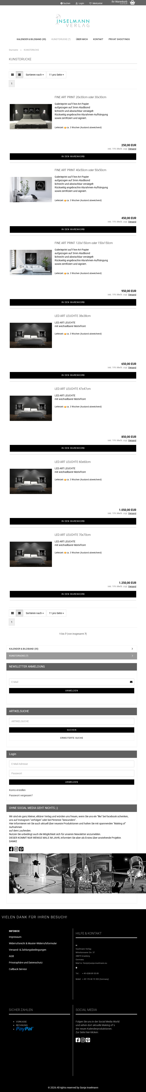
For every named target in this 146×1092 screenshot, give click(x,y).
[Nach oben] (136, 1087)
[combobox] (35, 74)
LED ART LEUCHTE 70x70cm (73, 534)
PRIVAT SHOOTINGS (119, 39)
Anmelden (71, 690)
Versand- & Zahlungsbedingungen (27, 949)
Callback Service (18, 969)
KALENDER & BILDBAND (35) (31, 39)
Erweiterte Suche (71, 738)
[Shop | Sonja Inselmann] (73, 20)
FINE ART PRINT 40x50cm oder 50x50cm (80, 170)
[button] (12, 74)
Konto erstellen (17, 790)
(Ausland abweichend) (91, 127)
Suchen (66, 3)
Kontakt (98, 39)
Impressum (15, 937)
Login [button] (81, 3)
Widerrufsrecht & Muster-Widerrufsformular (33, 943)
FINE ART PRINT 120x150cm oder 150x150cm (84, 243)
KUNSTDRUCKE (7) (61, 39)
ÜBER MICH (82, 39)
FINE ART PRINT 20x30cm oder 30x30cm (80, 97)
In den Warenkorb (73, 156)
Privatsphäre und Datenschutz (26, 962)
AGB (11, 956)
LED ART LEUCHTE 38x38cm (73, 316)
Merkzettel (97, 3)
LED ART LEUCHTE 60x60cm (73, 462)
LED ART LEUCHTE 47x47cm (73, 388)
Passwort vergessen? (21, 795)
